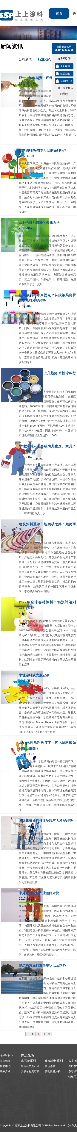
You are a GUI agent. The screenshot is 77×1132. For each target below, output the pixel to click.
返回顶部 (64, 94)
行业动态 (44, 58)
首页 (59, 13)
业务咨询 (65, 66)
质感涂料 (50, 1066)
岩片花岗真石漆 (30, 1066)
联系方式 (5, 1071)
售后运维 (65, 73)
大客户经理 (66, 81)
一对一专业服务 (64, 87)
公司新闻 (25, 58)
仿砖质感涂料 (53, 1071)
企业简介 (5, 1060)
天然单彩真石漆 (30, 1071)
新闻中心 (5, 1066)
